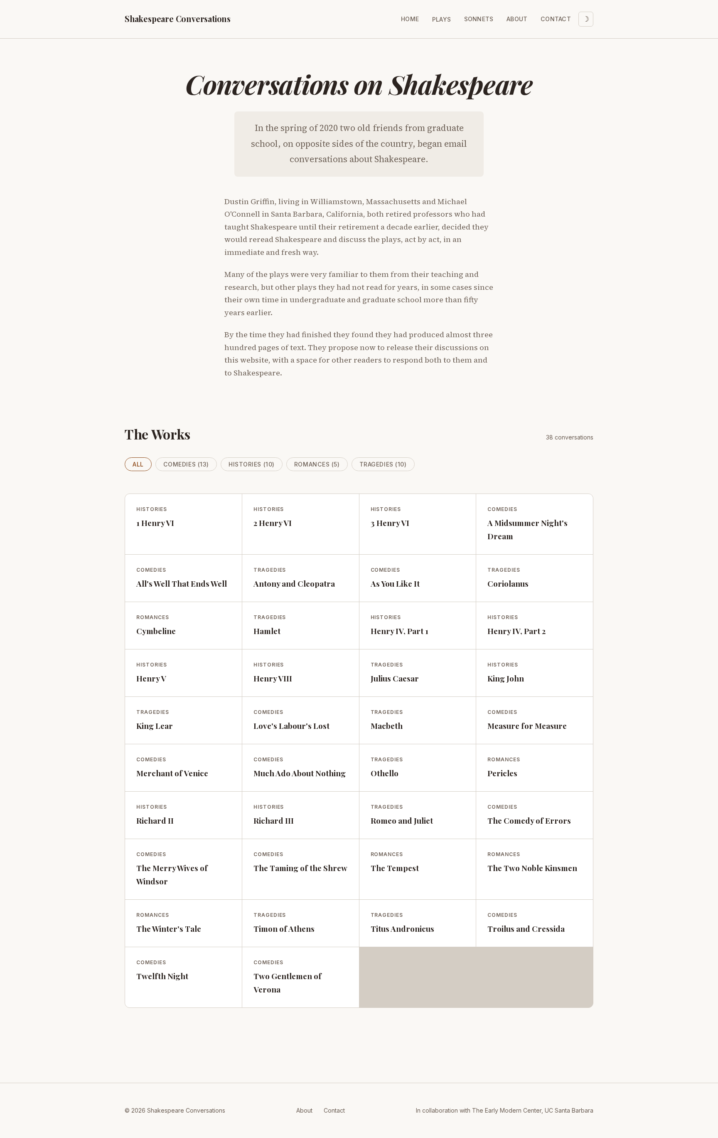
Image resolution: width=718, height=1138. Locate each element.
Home (410, 18)
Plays (441, 19)
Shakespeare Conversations (178, 18)
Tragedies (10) (383, 464)
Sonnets (479, 18)
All (138, 464)
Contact (556, 18)
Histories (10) (252, 464)
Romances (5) (317, 464)
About (517, 18)
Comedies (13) (186, 464)
